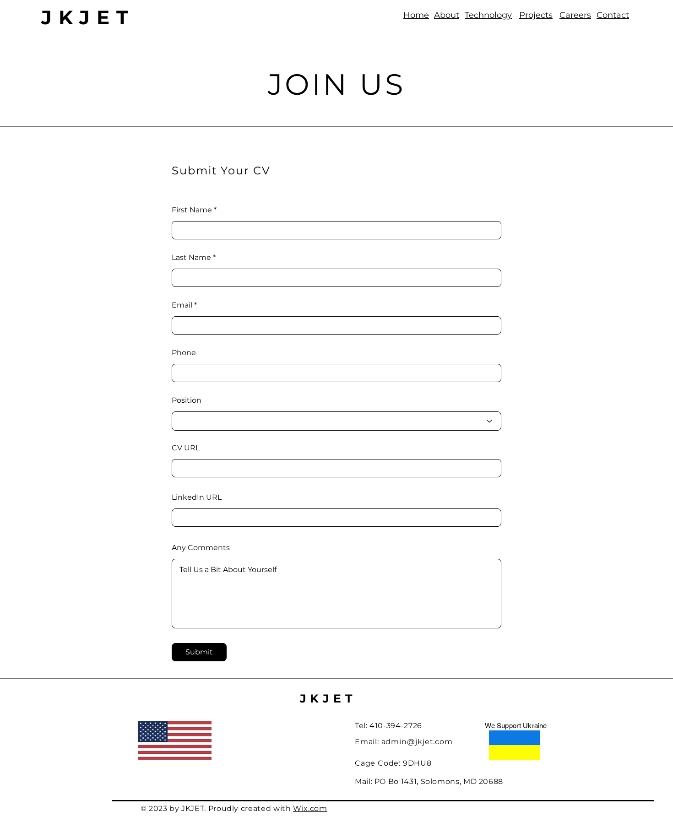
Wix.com (310, 808)
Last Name (191, 257)
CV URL (186, 448)
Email (182, 305)
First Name (192, 210)
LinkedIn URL (197, 497)
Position (186, 400)
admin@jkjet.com (417, 741)
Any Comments (201, 547)
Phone (184, 353)
